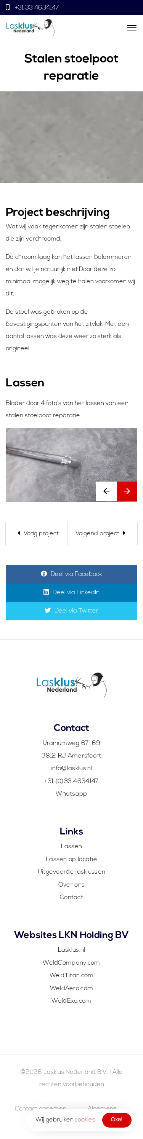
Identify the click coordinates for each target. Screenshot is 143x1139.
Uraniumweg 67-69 (72, 743)
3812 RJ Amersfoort (71, 756)
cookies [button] (85, 1120)
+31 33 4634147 (36, 8)
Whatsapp (71, 794)
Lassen (71, 847)
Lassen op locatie (71, 860)
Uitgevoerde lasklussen (72, 872)
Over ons (71, 885)
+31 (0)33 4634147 (71, 781)
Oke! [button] (116, 1120)
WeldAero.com (71, 989)
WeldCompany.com (71, 963)
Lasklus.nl (71, 950)
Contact (71, 898)
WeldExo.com (71, 1001)
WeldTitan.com (72, 976)
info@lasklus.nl (71, 769)
